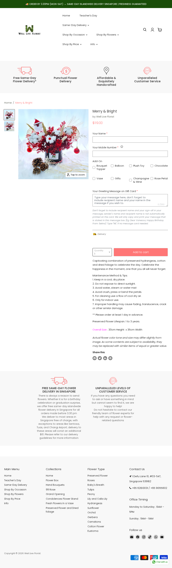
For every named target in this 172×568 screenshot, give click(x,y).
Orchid (92, 512)
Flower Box (52, 480)
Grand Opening (55, 494)
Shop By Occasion (73, 34)
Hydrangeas (95, 503)
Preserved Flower (98, 475)
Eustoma (93, 531)
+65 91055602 (158, 488)
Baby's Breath (96, 485)
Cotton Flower (96, 526)
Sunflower (93, 508)
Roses (91, 480)
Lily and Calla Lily (97, 498)
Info (93, 44)
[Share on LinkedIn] (105, 358)
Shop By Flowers (106, 34)
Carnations (94, 521)
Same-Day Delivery (74, 25)
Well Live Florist (105, 116)
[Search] (144, 29)
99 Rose (50, 489)
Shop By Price (71, 44)
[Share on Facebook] (95, 358)
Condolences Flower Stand (62, 498)
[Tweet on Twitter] (100, 358)
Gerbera (93, 517)
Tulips (91, 489)
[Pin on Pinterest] (110, 358)
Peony (91, 494)
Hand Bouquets (55, 485)
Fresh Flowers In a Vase (60, 503)
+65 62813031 (140, 488)
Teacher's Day (88, 15)
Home (66, 15)
